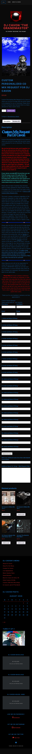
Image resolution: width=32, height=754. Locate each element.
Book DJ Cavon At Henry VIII (11, 578)
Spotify (25, 234)
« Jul (4, 622)
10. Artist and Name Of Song (10, 379)
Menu (3, 2)
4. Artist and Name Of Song (10, 338)
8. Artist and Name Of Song (10, 365)
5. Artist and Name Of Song (10, 345)
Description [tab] (7, 121)
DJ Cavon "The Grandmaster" (16, 27)
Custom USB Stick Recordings (11, 582)
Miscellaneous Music (13, 116)
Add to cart (11, 110)
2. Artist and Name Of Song (10, 325)
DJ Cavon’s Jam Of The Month (11, 585)
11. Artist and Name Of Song (10, 386)
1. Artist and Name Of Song (10, 318)
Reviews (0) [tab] (16, 121)
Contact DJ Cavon (8, 568)
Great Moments (7, 575)
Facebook (16, 717)
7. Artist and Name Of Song (10, 359)
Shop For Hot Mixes (8, 566)
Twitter (17, 737)
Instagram (16, 727)
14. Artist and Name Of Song (10, 406)
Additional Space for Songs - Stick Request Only (16, 466)
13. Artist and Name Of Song (10, 399)
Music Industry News (9, 573)
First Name (5, 304)
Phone (18, 311)
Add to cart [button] (6, 514)
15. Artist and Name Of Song (10, 413)
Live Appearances (8, 570)
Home (9, 2)
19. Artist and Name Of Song (10, 440)
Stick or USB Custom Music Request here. (16, 192)
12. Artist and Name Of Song (10, 392)
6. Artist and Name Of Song (10, 352)
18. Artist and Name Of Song (10, 433)
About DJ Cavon (16, 2)
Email (4, 311)
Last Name (20, 304)
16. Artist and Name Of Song (10, 419)
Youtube (19, 239)
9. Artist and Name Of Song (10, 372)
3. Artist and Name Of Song (10, 332)
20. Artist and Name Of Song (10, 446)
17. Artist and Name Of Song (10, 426)
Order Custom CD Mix (9, 580)
